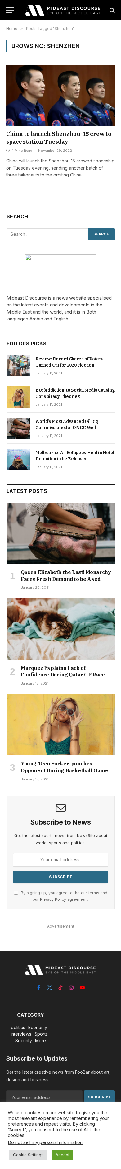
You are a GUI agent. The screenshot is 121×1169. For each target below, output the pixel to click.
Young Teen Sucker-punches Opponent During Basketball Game (64, 767)
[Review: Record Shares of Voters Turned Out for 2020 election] (18, 365)
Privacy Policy (53, 899)
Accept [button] (62, 1154)
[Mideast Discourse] (62, 10)
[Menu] (10, 10)
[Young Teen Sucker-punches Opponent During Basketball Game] (61, 724)
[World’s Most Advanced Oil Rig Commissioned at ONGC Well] (18, 428)
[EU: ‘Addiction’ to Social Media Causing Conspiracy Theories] (18, 397)
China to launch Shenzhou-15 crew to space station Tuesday (58, 137)
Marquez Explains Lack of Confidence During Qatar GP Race (63, 671)
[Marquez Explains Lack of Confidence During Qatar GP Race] (61, 629)
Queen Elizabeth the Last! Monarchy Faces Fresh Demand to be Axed (66, 575)
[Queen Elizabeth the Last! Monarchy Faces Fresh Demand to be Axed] (61, 533)
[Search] (111, 10)
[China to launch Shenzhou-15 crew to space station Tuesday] (60, 95)
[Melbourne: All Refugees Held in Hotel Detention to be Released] (18, 459)
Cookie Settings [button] (28, 1154)
